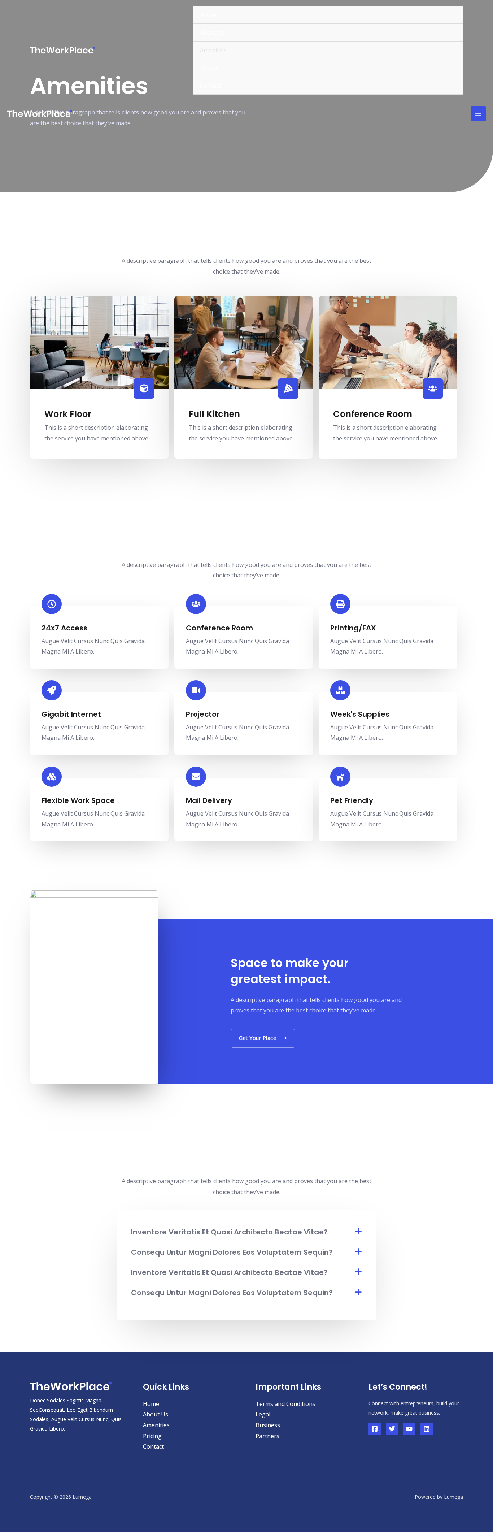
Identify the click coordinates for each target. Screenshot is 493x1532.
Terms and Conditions (285, 1404)
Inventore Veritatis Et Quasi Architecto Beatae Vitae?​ (229, 1232)
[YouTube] (409, 1429)
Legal (263, 1414)
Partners (267, 1436)
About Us (212, 32)
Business (268, 1425)
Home (208, 15)
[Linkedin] (426, 1429)
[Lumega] (62, 50)
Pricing (209, 68)
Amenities (213, 50)
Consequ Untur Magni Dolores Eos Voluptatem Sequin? (232, 1252)
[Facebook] (374, 1429)
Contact (210, 86)
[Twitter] (392, 1429)
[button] (246, 1232)
